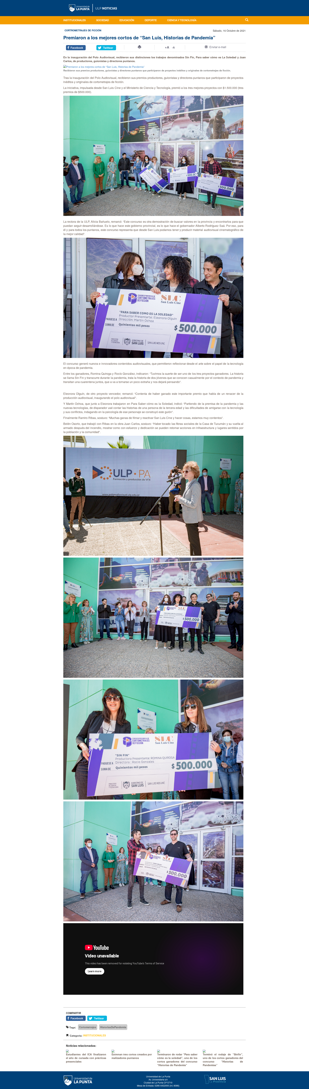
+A (167, 47)
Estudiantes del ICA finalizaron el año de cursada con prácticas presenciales (86, 1058)
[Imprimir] (139, 46)
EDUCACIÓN (126, 20)
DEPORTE (151, 20)
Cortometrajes (87, 1027)
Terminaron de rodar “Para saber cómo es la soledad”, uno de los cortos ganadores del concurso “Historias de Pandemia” (177, 1060)
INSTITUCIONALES (74, 20)
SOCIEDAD (102, 20)
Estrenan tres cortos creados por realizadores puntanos (132, 1056)
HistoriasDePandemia (113, 1027)
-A (173, 47)
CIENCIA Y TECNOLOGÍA (181, 20)
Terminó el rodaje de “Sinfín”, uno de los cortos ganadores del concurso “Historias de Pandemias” (223, 1060)
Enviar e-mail (217, 47)
